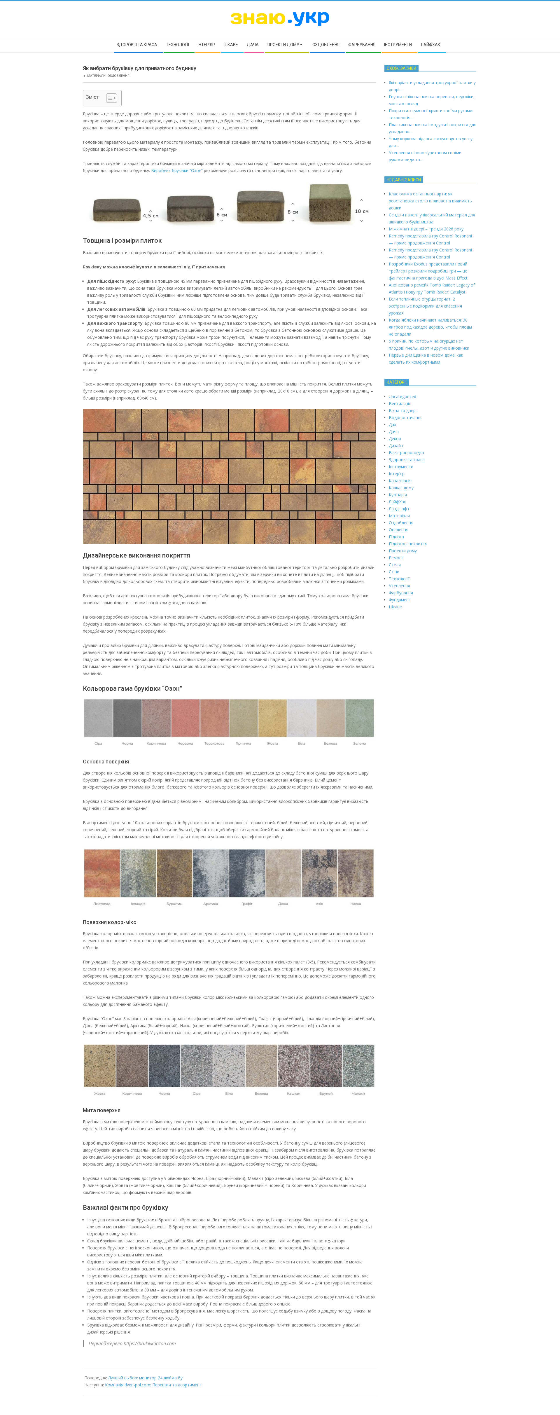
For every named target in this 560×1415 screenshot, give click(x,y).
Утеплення (399, 585)
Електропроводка (406, 452)
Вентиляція (400, 403)
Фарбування (401, 592)
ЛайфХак (397, 501)
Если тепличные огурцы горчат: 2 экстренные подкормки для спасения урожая (425, 306)
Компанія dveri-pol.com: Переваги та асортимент (153, 1385)
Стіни (394, 571)
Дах (392, 424)
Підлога (396, 536)
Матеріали (96, 75)
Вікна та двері (402, 410)
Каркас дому (401, 487)
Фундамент (400, 600)
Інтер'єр (397, 473)
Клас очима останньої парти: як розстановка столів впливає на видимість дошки (430, 201)
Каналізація (400, 480)
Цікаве (395, 607)
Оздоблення (118, 75)
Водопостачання (406, 417)
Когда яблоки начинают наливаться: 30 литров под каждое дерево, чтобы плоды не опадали (430, 327)
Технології (399, 578)
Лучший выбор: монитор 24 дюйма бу (145, 1378)
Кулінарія (398, 494)
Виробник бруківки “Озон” (177, 170)
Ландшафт (399, 508)
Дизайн (396, 445)
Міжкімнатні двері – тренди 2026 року (426, 229)
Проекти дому (403, 550)
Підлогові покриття (408, 543)
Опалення (398, 529)
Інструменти (401, 466)
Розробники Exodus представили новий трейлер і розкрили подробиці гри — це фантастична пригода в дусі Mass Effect (428, 271)
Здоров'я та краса (407, 459)
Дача (394, 431)
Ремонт (396, 557)
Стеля (395, 564)
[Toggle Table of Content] (109, 98)
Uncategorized (402, 396)
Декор (395, 438)
